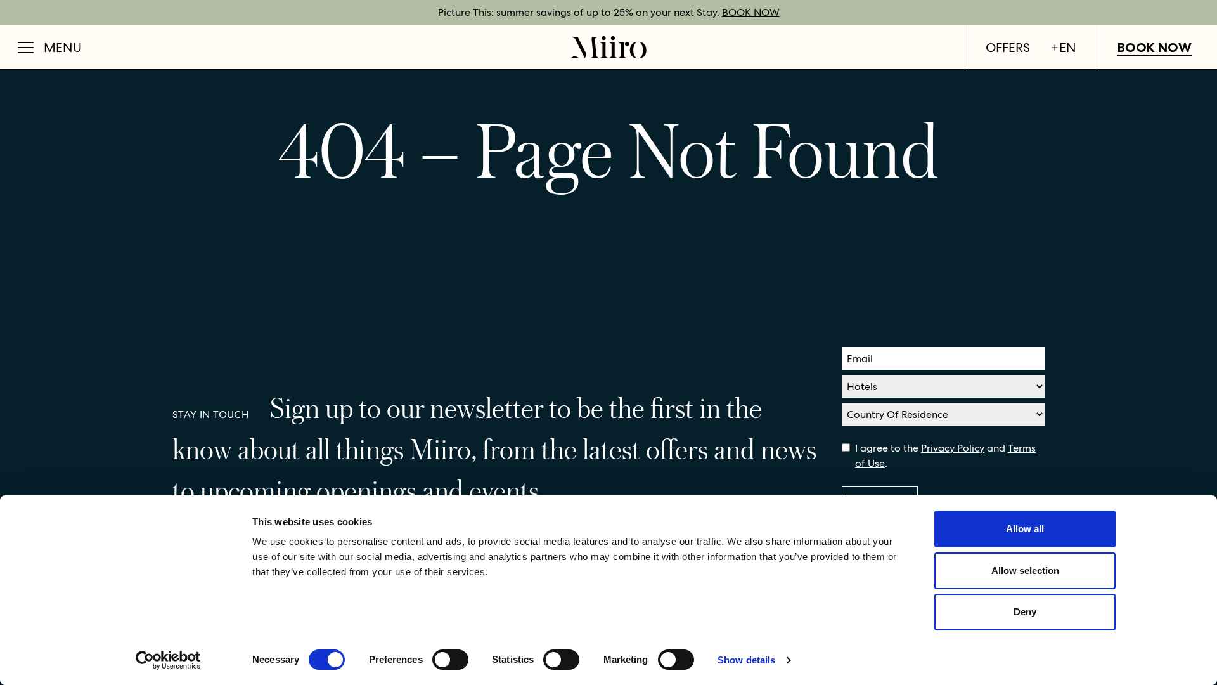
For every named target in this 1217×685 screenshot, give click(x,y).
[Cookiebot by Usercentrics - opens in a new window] (168, 660)
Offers (1008, 47)
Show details (746, 660)
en (1067, 47)
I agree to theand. (945, 455)
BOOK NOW (751, 12)
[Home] (608, 47)
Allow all (1025, 528)
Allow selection (1025, 570)
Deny (1025, 611)
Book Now (1154, 47)
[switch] (450, 659)
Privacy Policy (952, 448)
